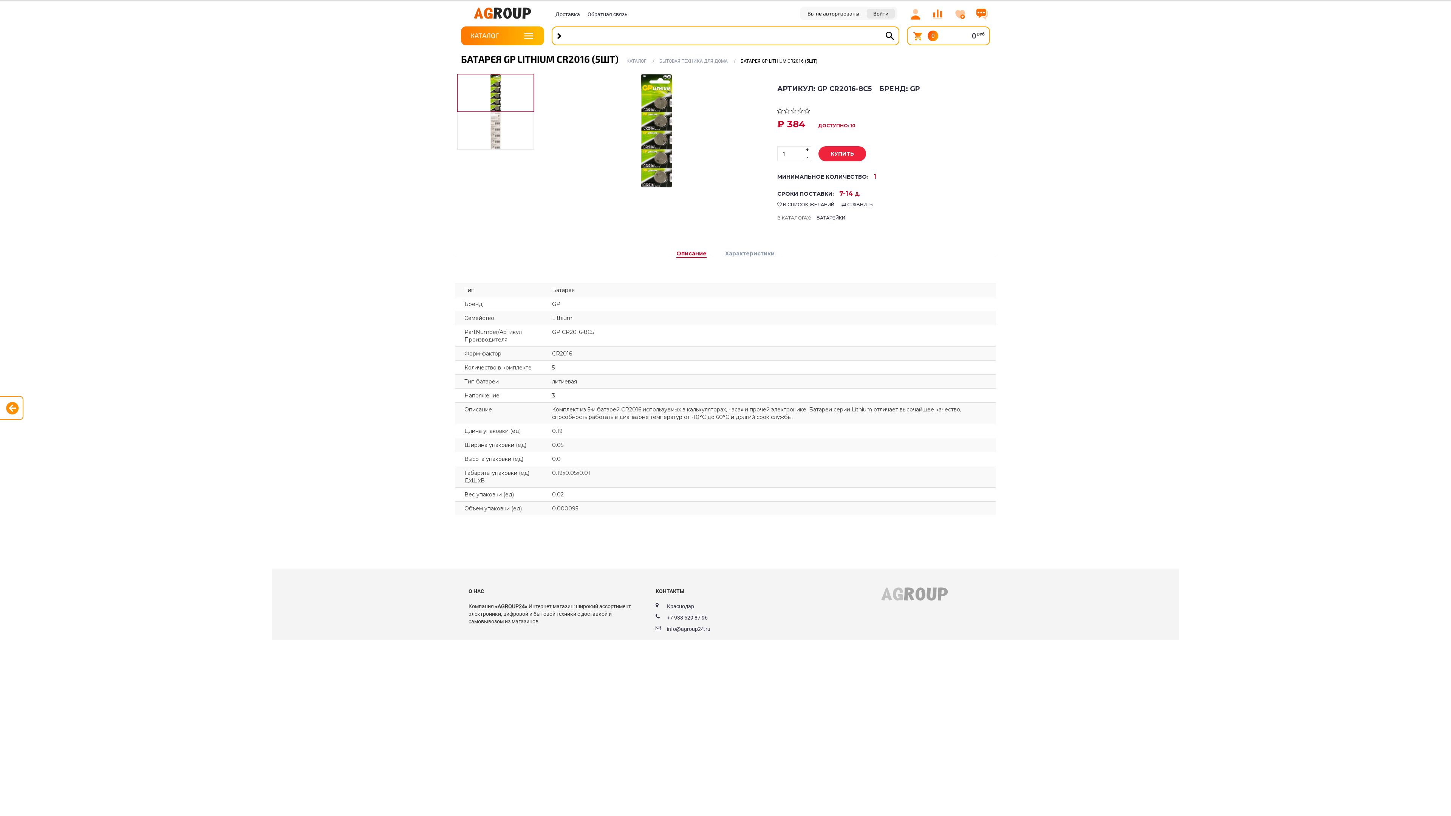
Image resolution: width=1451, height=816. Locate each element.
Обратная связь (608, 14)
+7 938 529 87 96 (687, 618)
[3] (794, 111)
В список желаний (808, 204)
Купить (842, 153)
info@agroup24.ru (688, 629)
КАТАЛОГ (484, 35)
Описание (691, 253)
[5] (807, 111)
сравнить (859, 204)
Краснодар (680, 606)
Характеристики (750, 253)
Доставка (567, 14)
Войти (880, 13)
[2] (787, 111)
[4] (800, 111)
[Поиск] (889, 35)
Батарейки (831, 218)
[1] (780, 111)
